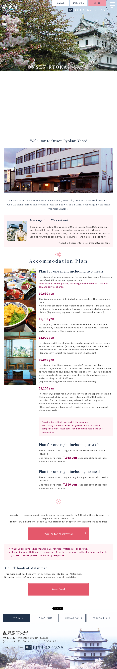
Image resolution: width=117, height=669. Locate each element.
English (60, 2)
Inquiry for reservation (59, 533)
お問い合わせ (79, 2)
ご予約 (97, 2)
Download (58, 589)
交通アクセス (100, 618)
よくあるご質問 (44, 618)
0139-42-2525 (90, 9)
